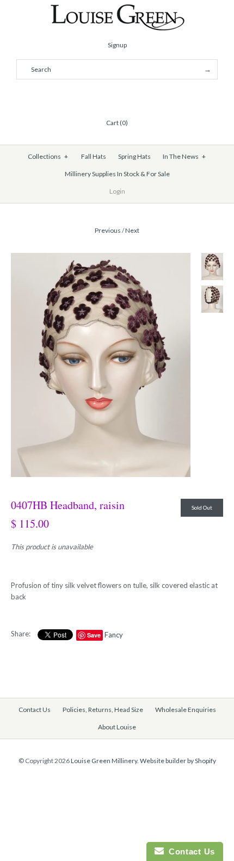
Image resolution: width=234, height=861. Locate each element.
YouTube (143, 96)
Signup (117, 45)
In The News (184, 156)
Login (117, 191)
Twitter (104, 96)
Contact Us (35, 709)
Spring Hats (134, 156)
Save (94, 635)
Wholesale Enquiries (185, 709)
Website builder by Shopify (178, 761)
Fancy (113, 634)
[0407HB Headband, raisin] (100, 258)
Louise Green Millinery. (105, 761)
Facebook (91, 96)
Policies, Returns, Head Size (103, 709)
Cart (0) (117, 123)
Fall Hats (93, 156)
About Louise (117, 727)
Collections (48, 156)
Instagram (130, 96)
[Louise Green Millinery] (117, 9)
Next (132, 230)
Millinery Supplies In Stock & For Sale (117, 174)
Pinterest (117, 96)
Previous (108, 230)
